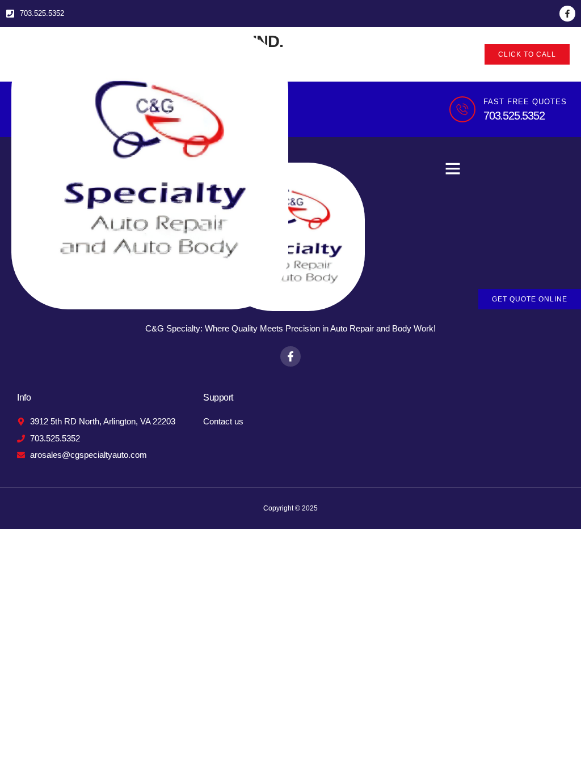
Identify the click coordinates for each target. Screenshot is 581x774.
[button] (453, 168)
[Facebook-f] (567, 14)
